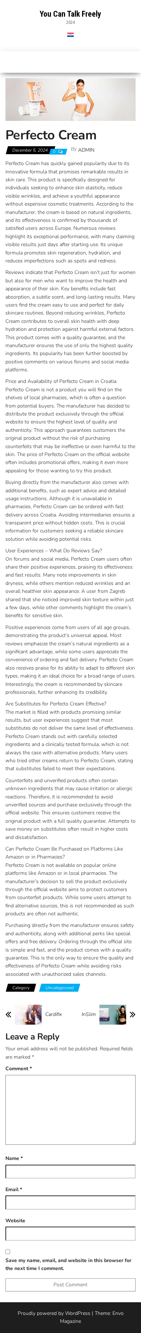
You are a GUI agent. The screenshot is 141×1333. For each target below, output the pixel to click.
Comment (18, 1068)
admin (86, 150)
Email (13, 1189)
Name (14, 1158)
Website (15, 1220)
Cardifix (53, 1014)
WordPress (77, 1313)
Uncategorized (60, 988)
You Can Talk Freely (70, 13)
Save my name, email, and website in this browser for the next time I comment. (68, 1264)
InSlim (89, 1014)
